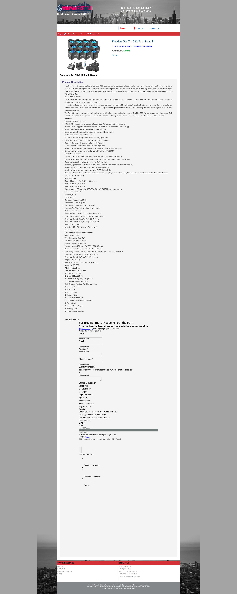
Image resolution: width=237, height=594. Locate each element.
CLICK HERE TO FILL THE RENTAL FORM (132, 47)
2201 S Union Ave (125, 566)
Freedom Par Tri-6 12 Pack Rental (86, 34)
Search (123, 28)
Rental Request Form (64, 571)
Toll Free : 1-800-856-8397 (128, 571)
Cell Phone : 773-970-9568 (128, 574)
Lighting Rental (64, 34)
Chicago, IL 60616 (125, 569)
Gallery (59, 574)
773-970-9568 (143, 10)
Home (140, 28)
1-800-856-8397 (142, 8)
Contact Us (154, 28)
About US (60, 566)
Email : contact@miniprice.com (129, 576)
